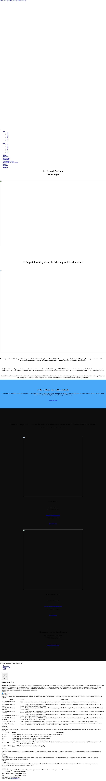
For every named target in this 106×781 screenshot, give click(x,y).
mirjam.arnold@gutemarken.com (53, 606)
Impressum (6, 666)
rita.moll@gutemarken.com (53, 515)
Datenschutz (6, 667)
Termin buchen (53, 523)
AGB (4, 669)
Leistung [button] (4, 748)
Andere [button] (4, 766)
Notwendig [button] (5, 691)
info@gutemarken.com (53, 645)
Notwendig (7, 693)
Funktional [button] (4, 726)
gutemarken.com (53, 400)
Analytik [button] (4, 754)
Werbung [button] (4, 760)
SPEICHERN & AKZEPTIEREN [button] (11, 777)
